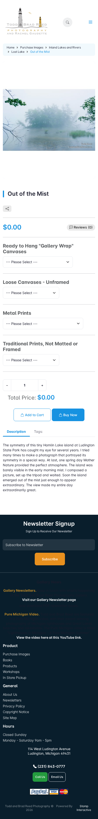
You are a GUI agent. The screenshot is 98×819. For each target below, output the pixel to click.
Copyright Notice (16, 712)
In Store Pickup (14, 678)
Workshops (11, 672)
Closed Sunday (15, 735)
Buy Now (69, 415)
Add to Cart (34, 415)
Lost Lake (17, 51)
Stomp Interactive (84, 808)
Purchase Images (31, 47)
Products (10, 666)
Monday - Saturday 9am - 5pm (27, 740)
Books (7, 660)
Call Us (40, 777)
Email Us (57, 777)
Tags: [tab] (38, 431)
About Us (10, 694)
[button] (67, 22)
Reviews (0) (83, 227)
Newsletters (12, 700)
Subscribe (50, 559)
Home (11, 47)
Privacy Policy (14, 706)
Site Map (10, 718)
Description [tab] (16, 431)
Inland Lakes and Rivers (65, 47)
